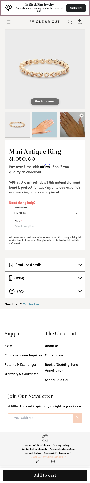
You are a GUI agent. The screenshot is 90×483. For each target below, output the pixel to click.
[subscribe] (77, 418)
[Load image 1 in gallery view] (17, 124)
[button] (9, 21)
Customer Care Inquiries (23, 355)
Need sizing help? (22, 203)
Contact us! (31, 304)
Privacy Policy (60, 445)
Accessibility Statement (57, 453)
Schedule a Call (57, 380)
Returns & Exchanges (20, 365)
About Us (51, 346)
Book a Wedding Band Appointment (61, 367)
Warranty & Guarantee (22, 374)
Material (21, 208)
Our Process (54, 355)
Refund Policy (33, 453)
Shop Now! (76, 8)
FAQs (8, 346)
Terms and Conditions (37, 445)
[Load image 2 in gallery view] (44, 124)
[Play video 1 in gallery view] (72, 124)
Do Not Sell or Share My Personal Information (48, 449)
